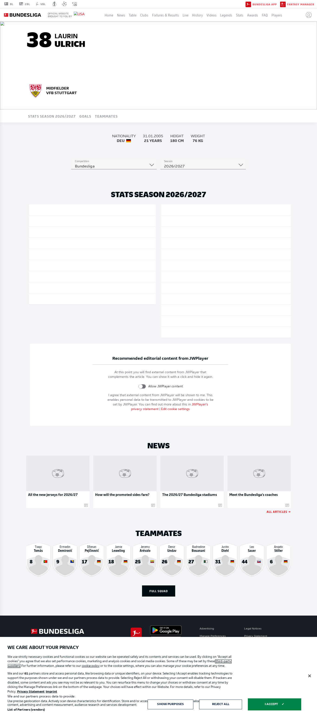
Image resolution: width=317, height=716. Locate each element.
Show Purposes (170, 704)
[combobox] (114, 166)
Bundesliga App (264, 4)
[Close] (309, 676)
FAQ (265, 14)
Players (277, 14)
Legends (226, 14)
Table (132, 14)
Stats (239, 14)
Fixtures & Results (165, 14)
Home (109, 14)
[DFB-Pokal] (54, 4)
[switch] (142, 386)
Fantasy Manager (300, 4)
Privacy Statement (255, 636)
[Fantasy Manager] (283, 4)
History (197, 14)
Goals (85, 116)
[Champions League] (64, 4)
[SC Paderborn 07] (35, 90)
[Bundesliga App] (248, 4)
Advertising (207, 628)
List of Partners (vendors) (26, 709)
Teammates (106, 116)
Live (185, 14)
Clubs (144, 14)
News (121, 14)
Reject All (220, 704)
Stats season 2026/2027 (52, 116)
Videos (212, 14)
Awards (252, 14)
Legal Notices (253, 628)
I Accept (271, 704)
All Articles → (279, 512)
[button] (307, 14)
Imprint (51, 691)
